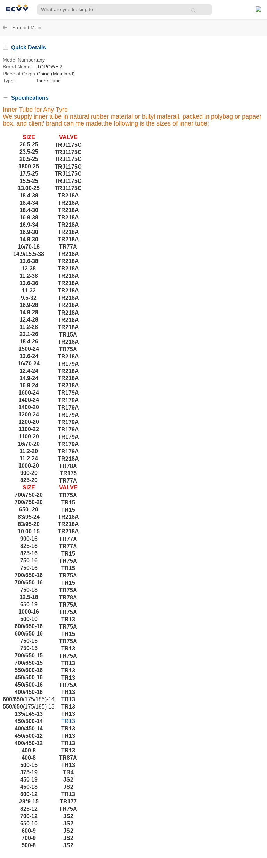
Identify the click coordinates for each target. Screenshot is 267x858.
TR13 (68, 721)
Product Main (26, 27)
